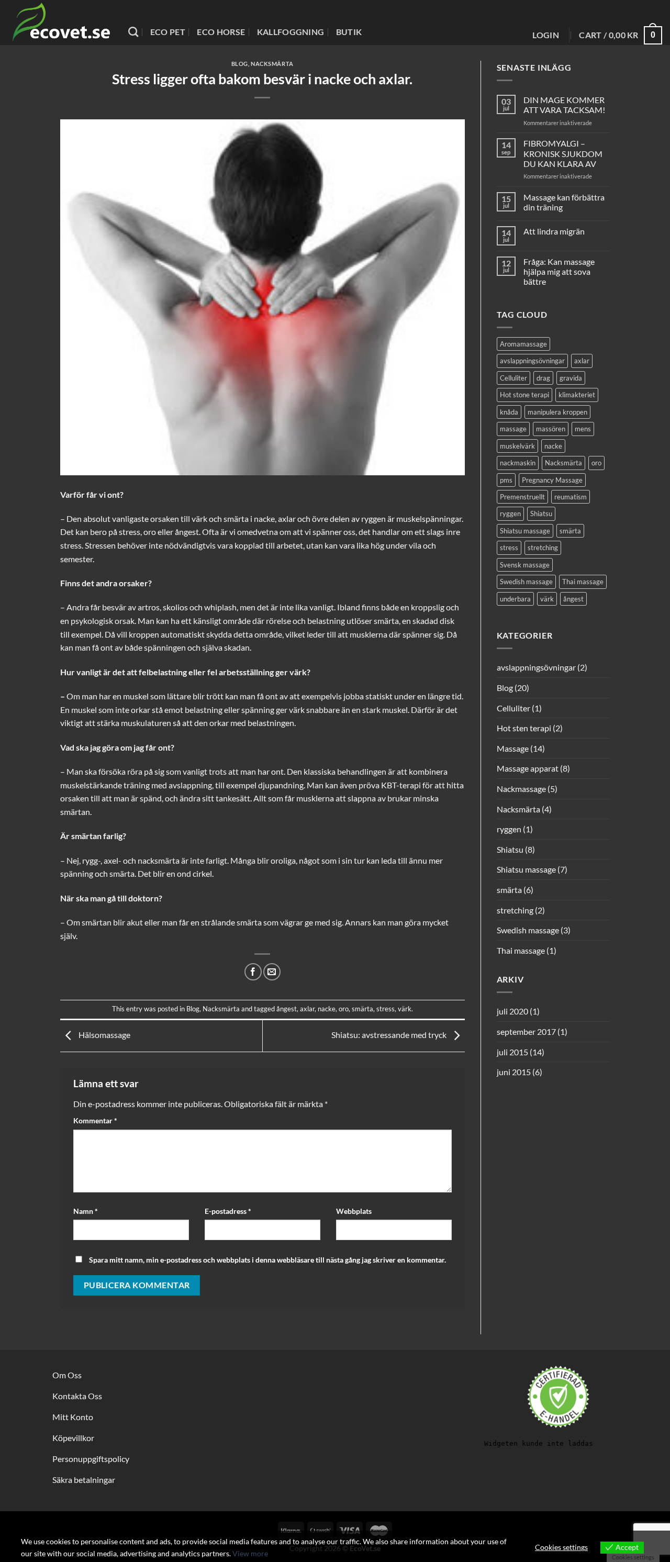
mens (583, 429)
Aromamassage (523, 344)
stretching (543, 547)
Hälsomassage (103, 1035)
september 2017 (526, 1031)
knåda (509, 412)
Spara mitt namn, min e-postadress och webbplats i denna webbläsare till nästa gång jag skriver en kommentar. (267, 1259)
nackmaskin (517, 463)
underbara (515, 599)
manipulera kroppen (557, 412)
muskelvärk (517, 446)
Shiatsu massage (525, 531)
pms (506, 480)
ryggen (510, 513)
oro (344, 1009)
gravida (571, 378)
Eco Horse (221, 32)
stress (385, 1009)
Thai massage (583, 581)
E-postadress (228, 1211)
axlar (307, 1009)
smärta (362, 1009)
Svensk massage (525, 565)
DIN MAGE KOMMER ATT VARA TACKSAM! (564, 105)
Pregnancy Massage (552, 480)
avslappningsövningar (532, 360)
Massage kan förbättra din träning (564, 202)
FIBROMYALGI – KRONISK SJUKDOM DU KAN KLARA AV (562, 153)
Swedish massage (526, 581)
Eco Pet (167, 32)
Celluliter (513, 378)
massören (550, 429)
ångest (286, 1009)
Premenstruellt (522, 497)
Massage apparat (528, 768)
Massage (513, 748)
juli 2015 (512, 1052)
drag (543, 378)
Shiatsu (541, 513)
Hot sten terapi (524, 728)
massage (513, 429)
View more (250, 1553)
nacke (327, 1009)
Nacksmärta (272, 63)
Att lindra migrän (554, 231)
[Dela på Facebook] (253, 971)
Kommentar (95, 1120)
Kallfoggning (291, 32)
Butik (349, 32)
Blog (239, 63)
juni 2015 (514, 1072)
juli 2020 (512, 1011)
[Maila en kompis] (272, 971)
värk (404, 1009)
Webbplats (354, 1211)
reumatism (570, 497)
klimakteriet (577, 394)
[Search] (133, 31)
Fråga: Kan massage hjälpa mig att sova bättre (559, 271)
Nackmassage (521, 789)
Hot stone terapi (524, 394)
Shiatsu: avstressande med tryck (389, 1035)
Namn (85, 1211)
